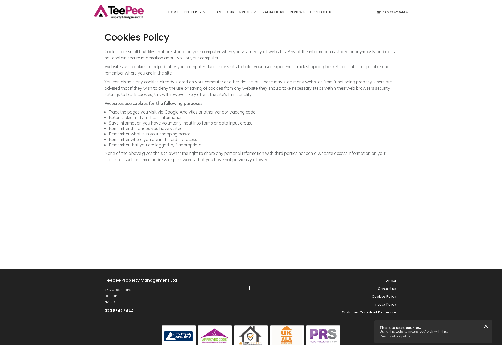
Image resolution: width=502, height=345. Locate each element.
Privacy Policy (385, 304)
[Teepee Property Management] (117, 12)
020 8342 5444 (392, 12)
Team (217, 12)
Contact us (322, 12)
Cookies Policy (384, 296)
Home (173, 12)
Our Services (239, 12)
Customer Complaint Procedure (369, 312)
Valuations (274, 12)
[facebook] (249, 287)
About (391, 281)
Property (193, 12)
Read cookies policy (395, 336)
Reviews (297, 12)
